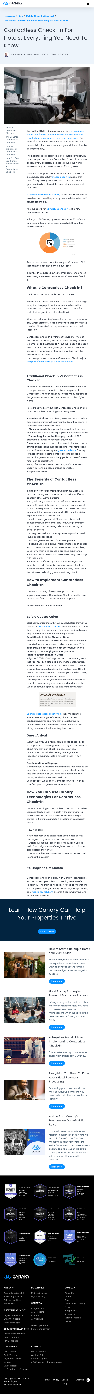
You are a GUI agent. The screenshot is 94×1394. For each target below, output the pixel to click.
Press (67, 1307)
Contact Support (39, 1359)
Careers (68, 1297)
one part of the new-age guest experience (50, 362)
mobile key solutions (42, 892)
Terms (47, 1380)
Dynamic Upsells (12, 1319)
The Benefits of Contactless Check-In (13, 139)
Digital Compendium (14, 1315)
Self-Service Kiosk (12, 1300)
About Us (69, 1293)
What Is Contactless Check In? (12, 130)
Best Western (10, 1355)
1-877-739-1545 (38, 1352)
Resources (70, 1314)
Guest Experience (39, 1325)
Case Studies (10, 1352)
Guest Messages (12, 1322)
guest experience (67, 450)
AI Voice (35, 1315)
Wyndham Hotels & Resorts (13, 1360)
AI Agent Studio (38, 1308)
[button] (88, 4)
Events (68, 1321)
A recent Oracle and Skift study (43, 195)
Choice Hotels (10, 1366)
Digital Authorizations (14, 1334)
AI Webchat (37, 1319)
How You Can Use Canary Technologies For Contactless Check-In (12, 165)
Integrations (70, 1311)
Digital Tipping (38, 1297)
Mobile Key (9, 1304)
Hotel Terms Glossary (75, 1304)
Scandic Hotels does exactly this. (44, 714)
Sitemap (80, 1380)
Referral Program (73, 1318)
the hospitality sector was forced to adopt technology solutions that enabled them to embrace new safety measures (55, 134)
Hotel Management (40, 1329)
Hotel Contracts (11, 1337)
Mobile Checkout (39, 1293)
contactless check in (57, 209)
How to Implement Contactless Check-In (12, 150)
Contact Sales (38, 1355)
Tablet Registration (13, 1297)
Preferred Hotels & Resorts (16, 1369)
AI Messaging (37, 1312)
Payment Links (11, 1341)
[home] (13, 4)
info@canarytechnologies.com (46, 1362)
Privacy (55, 1380)
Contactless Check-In (49, 627)
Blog (67, 1300)
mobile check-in (61, 177)
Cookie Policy (65, 1381)
